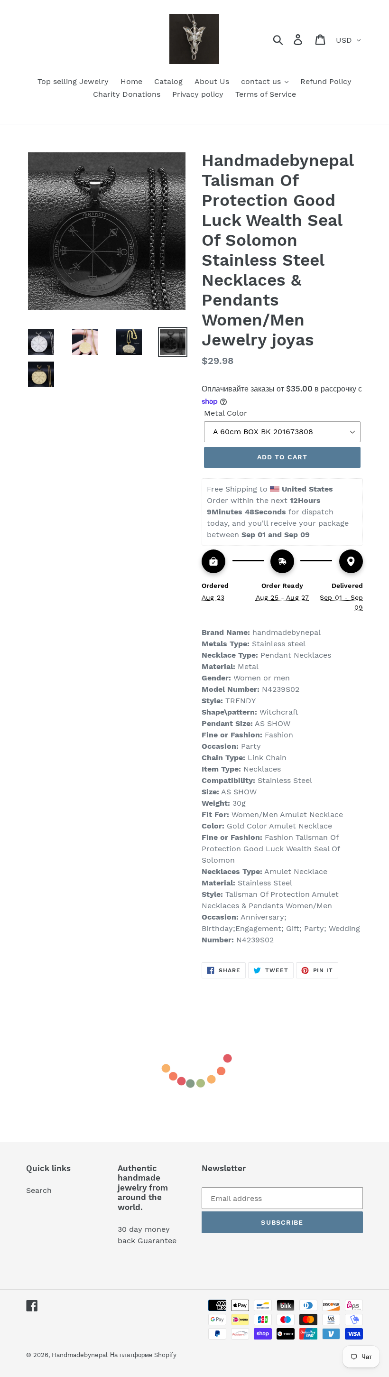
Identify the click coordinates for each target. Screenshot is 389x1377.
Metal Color (225, 413)
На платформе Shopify (143, 1354)
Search (39, 1190)
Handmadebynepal (80, 1354)
